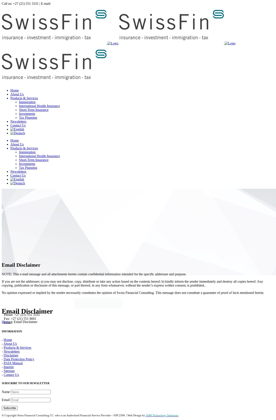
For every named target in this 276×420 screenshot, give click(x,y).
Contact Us (11, 375)
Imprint (9, 367)
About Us (10, 344)
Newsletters (12, 351)
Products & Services (17, 347)
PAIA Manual (13, 363)
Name (6, 392)
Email (6, 400)
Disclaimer (11, 355)
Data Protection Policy (19, 359)
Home (6, 322)
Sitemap (9, 371)
